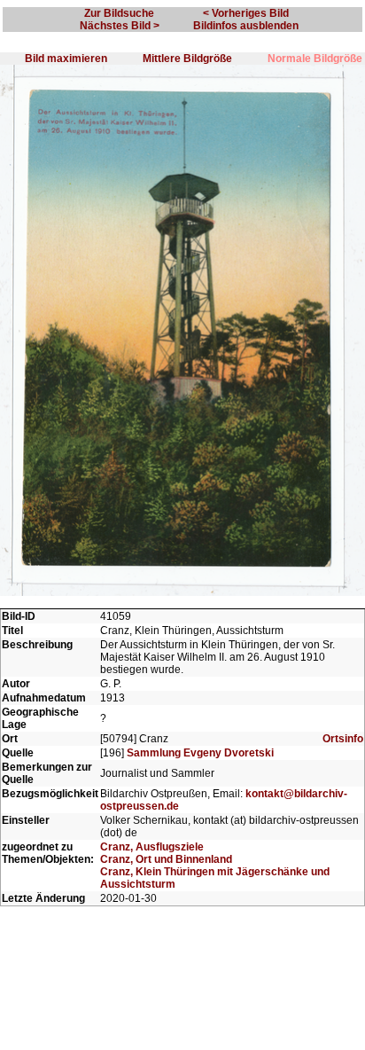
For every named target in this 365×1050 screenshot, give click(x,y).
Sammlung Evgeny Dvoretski (200, 753)
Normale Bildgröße (315, 58)
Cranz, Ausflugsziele (152, 847)
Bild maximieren (66, 58)
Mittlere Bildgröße (187, 58)
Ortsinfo (342, 739)
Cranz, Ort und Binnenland (166, 859)
